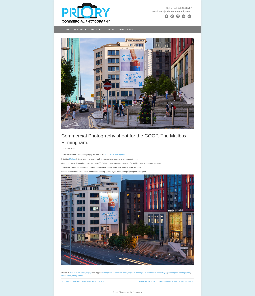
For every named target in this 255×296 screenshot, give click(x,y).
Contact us (109, 29)
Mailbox (72, 159)
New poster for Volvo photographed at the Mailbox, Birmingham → (166, 281)
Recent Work (79, 29)
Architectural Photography (80, 273)
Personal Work (124, 29)
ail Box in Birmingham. (116, 155)
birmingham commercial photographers (118, 273)
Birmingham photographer (179, 273)
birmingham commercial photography (151, 273)
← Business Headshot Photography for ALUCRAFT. (83, 281)
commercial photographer (72, 275)
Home (66, 29)
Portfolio (94, 29)
